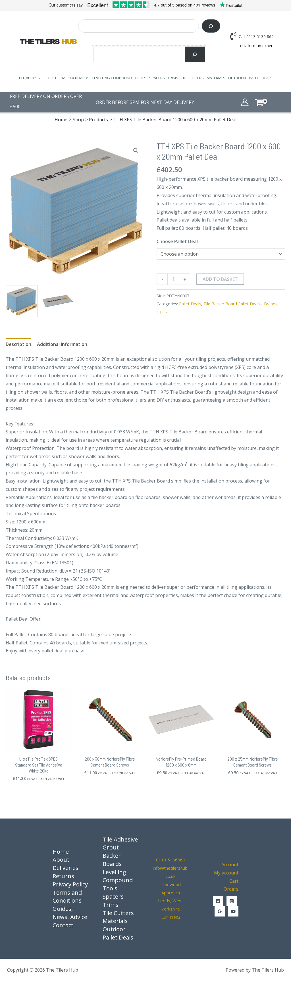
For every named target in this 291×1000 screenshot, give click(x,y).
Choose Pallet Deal (177, 241)
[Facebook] (218, 901)
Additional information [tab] (62, 344)
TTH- (162, 312)
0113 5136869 (170, 860)
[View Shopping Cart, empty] (268, 102)
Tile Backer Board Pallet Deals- (232, 303)
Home (61, 851)
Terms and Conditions (67, 897)
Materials (216, 77)
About (61, 859)
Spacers (157, 77)
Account (229, 864)
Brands (270, 303)
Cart (233, 881)
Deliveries (65, 868)
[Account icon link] (244, 102)
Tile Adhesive (30, 77)
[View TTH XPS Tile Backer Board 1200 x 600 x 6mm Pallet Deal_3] (58, 301)
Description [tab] (18, 344)
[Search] (211, 26)
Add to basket (220, 279)
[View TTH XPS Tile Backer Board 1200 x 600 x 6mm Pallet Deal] (22, 301)
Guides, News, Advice (70, 913)
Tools (140, 77)
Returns (63, 876)
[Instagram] (231, 901)
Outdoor (237, 77)
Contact (63, 925)
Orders (231, 889)
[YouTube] (233, 911)
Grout (51, 77)
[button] (136, 150)
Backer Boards (75, 77)
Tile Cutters (192, 77)
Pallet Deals (261, 77)
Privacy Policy (70, 884)
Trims (173, 77)
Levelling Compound (112, 77)
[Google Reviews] (220, 911)
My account (226, 873)
